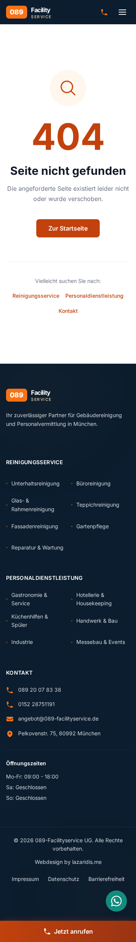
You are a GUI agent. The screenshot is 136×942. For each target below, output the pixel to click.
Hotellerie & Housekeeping (94, 599)
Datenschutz (63, 879)
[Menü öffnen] (122, 12)
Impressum (25, 879)
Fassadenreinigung (34, 526)
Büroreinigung (93, 483)
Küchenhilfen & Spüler (29, 620)
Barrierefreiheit (106, 879)
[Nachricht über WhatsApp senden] (116, 901)
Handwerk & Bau (96, 620)
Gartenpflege (92, 526)
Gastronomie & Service (29, 599)
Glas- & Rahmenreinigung (32, 504)
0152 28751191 (36, 704)
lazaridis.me (87, 862)
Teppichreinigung (97, 504)
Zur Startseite (68, 228)
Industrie (22, 642)
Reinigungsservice (35, 295)
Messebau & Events (100, 642)
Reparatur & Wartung (37, 547)
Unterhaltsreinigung (35, 483)
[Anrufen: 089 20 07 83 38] (104, 12)
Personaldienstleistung (94, 295)
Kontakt (68, 311)
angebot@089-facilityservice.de (58, 718)
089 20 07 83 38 (39, 689)
